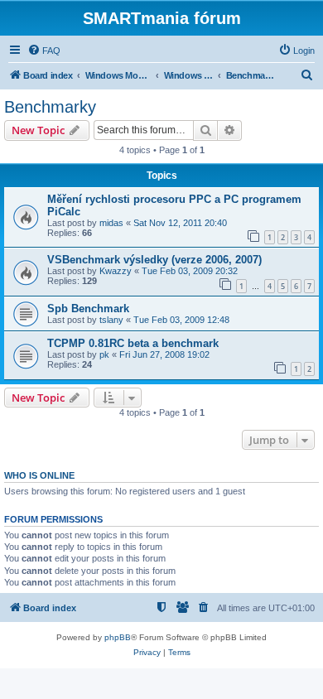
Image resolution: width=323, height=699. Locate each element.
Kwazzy (115, 271)
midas (111, 223)
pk (104, 354)
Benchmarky (50, 107)
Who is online (39, 475)
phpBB (117, 637)
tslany (111, 320)
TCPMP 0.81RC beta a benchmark (133, 343)
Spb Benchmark (88, 308)
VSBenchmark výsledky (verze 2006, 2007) (154, 259)
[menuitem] (43, 50)
